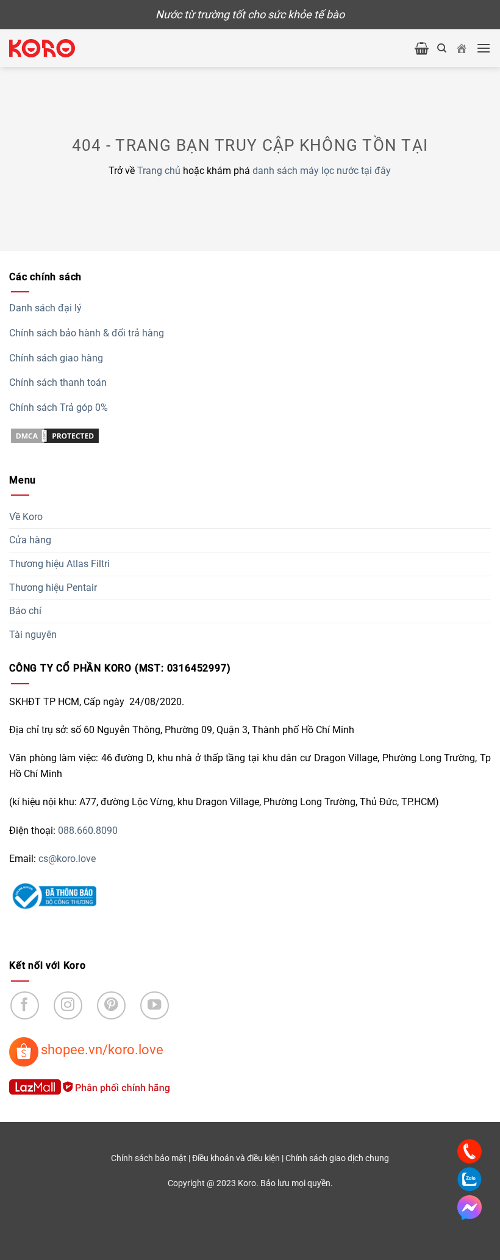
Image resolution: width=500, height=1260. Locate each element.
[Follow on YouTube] (154, 1005)
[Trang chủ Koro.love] (461, 48)
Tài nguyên (33, 634)
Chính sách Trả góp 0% (58, 407)
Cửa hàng (30, 540)
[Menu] (483, 48)
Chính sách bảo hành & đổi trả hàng (86, 333)
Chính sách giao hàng (56, 358)
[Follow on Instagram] (68, 1005)
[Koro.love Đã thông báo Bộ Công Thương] (52, 895)
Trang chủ (158, 170)
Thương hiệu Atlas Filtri (59, 564)
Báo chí (25, 611)
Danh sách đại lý (45, 308)
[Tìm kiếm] (441, 48)
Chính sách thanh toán (58, 382)
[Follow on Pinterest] (111, 1005)
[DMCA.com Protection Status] (55, 435)
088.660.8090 (88, 830)
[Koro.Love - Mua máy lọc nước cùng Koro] (42, 48)
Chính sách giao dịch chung (337, 1158)
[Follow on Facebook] (24, 1005)
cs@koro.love (67, 858)
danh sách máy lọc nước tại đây (321, 170)
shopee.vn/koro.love (102, 1049)
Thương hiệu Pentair (53, 587)
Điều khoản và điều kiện (236, 1158)
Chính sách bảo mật (149, 1158)
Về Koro (26, 517)
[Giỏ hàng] (422, 48)
